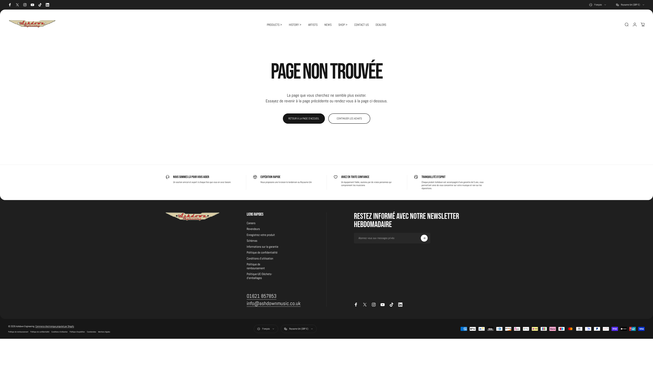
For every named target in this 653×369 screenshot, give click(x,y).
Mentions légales (104, 332)
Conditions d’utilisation (59, 332)
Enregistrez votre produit (261, 235)
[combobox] (598, 5)
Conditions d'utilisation (260, 258)
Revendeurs (253, 229)
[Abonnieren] (424, 238)
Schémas (252, 241)
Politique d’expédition (77, 332)
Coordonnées (91, 332)
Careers (251, 223)
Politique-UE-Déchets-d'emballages (259, 276)
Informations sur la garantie (262, 247)
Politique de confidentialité (262, 252)
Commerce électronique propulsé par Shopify (54, 326)
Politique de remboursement (256, 266)
